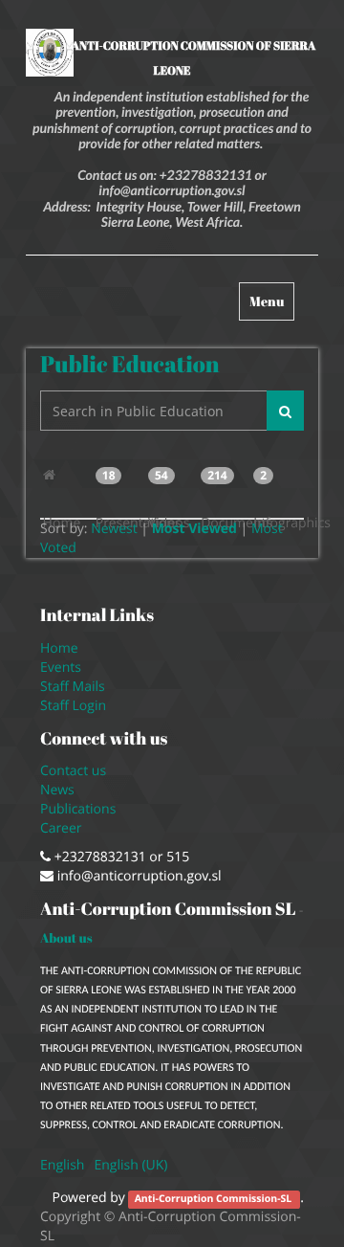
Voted (58, 548)
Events (60, 667)
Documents (224, 483)
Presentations (119, 483)
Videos (168, 483)
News (57, 790)
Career (62, 828)
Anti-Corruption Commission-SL (214, 1199)
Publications (79, 809)
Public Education (130, 363)
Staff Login (73, 706)
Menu (271, 306)
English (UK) (130, 1165)
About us (66, 937)
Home (67, 476)
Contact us (73, 771)
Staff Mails (76, 687)
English (62, 1165)
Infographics (277, 483)
